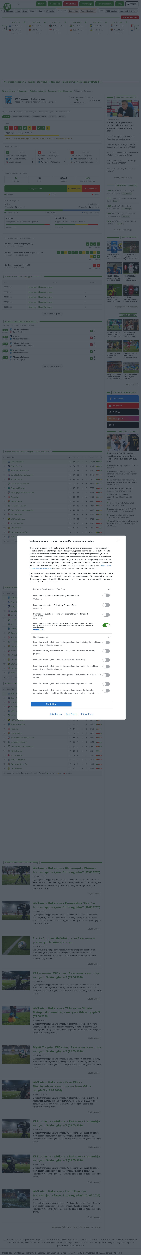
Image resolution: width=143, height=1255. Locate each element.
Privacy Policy (87, 714)
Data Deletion (56, 714)
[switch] (106, 595)
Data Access (71, 714)
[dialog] (71, 627)
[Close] (119, 541)
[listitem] (71, 589)
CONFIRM (51, 704)
